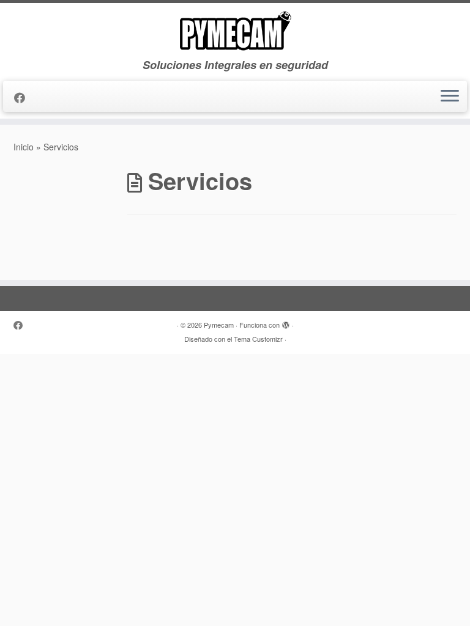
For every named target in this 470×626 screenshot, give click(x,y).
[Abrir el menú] (450, 96)
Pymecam (219, 325)
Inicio (23, 147)
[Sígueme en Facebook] (23, 97)
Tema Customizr (258, 339)
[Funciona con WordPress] (286, 322)
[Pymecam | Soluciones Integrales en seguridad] (235, 31)
